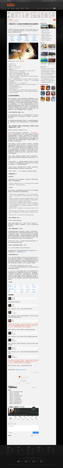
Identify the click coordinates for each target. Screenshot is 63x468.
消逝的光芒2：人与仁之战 (19, 406)
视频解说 (20, 416)
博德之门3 (16, 13)
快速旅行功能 (28, 289)
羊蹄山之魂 (38, 13)
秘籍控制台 (27, 419)
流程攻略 (15, 416)
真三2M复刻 (46, 17)
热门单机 (9, 13)
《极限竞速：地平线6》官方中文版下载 (46, 38)
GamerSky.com (29, 465)
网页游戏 (9, 12)
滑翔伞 (9, 291)
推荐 (32, 435)
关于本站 (24, 457)
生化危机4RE (13, 13)
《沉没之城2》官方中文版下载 (45, 29)
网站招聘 (27, 457)
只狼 (34, 13)
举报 (34, 387)
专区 (50, 8)
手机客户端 (38, 457)
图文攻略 (9, 284)
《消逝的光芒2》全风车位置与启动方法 (15, 403)
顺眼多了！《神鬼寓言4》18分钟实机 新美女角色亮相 (48, 76)
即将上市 (9, 17)
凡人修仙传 (53, 12)
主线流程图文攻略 (11, 36)
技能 (28, 416)
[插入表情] (9, 432)
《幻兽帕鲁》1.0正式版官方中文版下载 (46, 35)
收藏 (36, 387)
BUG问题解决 (23, 419)
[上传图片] (11, 432)
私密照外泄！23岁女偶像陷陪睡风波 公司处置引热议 (48, 73)
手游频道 (28, 448)
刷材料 (37, 416)
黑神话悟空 (53, 13)
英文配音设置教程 (26, 40)
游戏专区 (12, 448)
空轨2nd (23, 17)
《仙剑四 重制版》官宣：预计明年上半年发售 (47, 82)
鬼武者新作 (16, 17)
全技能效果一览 (27, 36)
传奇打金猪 (27, 12)
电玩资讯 (22, 450)
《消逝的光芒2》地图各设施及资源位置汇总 (15, 402)
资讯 (38, 8)
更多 (54, 23)
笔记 (15, 284)
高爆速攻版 (34, 12)
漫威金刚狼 (34, 17)
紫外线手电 (21, 291)
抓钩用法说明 (27, 39)
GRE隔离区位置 (19, 37)
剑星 (23, 13)
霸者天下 (23, 12)
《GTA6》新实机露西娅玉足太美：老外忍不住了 (44, 57)
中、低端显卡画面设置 (34, 40)
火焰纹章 (31, 17)
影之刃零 (53, 17)
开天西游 (50, 12)
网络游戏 (17, 8)
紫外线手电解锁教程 (19, 39)
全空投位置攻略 (27, 37)
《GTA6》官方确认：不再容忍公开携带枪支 (47, 74)
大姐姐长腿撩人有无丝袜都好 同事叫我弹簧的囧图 (44, 49)
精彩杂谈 (38, 448)
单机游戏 (12, 8)
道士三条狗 (38, 12)
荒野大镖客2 (46, 13)
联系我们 (30, 457)
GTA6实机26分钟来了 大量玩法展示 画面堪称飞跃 (47, 68)
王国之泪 (31, 13)
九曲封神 (20, 12)
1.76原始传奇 (13, 12)
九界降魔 (42, 12)
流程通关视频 (19, 36)
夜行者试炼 (21, 289)
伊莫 (19, 17)
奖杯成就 (32, 419)
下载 (44, 8)
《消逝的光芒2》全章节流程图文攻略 (14, 398)
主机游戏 (18, 447)
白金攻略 (12, 37)
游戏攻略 (12, 450)
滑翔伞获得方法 (12, 39)
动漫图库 (38, 450)
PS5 (17, 448)
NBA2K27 (27, 17)
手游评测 (33, 450)
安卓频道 (33, 448)
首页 (8, 8)
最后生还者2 (27, 13)
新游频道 (28, 453)
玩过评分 (36, 412)
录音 (21, 284)
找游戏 (48, 8)
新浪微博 (35, 457)
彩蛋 (14, 419)
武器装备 (32, 416)
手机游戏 (27, 8)
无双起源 (42, 13)
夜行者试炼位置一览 (34, 37)
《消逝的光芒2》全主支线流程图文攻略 (15, 399)
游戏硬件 (48, 450)
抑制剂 (33, 284)
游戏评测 (8, 450)
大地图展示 (34, 36)
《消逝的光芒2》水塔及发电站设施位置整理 (15, 395)
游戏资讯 (8, 448)
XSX (22, 448)
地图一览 (27, 291)
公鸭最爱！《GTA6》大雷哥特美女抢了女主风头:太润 (51, 64)
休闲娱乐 (53, 448)
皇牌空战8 (42, 17)
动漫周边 (43, 450)
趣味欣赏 (18, 419)
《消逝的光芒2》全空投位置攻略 (14, 394)
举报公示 (53, 464)
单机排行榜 (8, 453)
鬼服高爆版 (16, 12)
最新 (38, 435)
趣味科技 (53, 450)
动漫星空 (38, 447)
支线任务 (24, 416)
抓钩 (15, 291)
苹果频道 (28, 450)
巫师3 (49, 13)
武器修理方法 (34, 39)
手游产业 (33, 453)
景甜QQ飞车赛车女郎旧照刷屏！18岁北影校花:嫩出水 (51, 50)
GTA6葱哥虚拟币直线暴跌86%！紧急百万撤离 (44, 63)
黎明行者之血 (13, 17)
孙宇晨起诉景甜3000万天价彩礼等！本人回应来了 (47, 70)
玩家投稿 (32, 457)
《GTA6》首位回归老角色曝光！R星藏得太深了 (51, 57)
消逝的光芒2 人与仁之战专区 (21, 369)
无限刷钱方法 (19, 40)
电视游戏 (22, 8)
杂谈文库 (48, 448)
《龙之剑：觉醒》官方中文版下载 (45, 32)
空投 (15, 289)
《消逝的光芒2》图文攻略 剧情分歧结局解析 (16, 391)
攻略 (41, 8)
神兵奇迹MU (46, 12)
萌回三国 (31, 12)
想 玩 (31, 412)
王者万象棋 (38, 17)
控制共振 (50, 17)
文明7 (20, 13)
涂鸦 (26, 284)
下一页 (26, 376)
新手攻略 (36, 419)
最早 (35, 435)
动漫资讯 (43, 448)
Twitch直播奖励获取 (11, 40)
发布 (36, 432)
